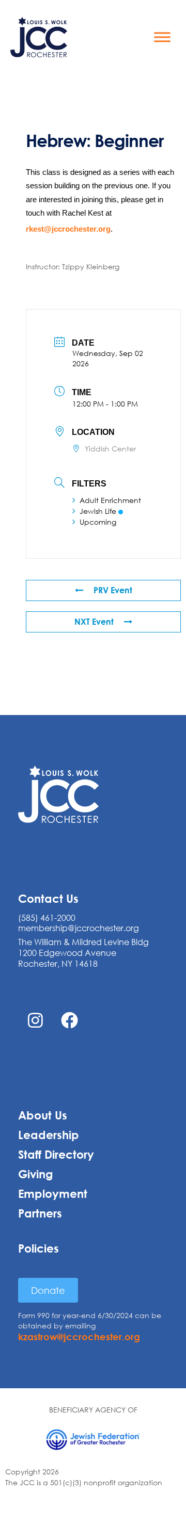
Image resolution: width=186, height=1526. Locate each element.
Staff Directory (56, 1154)
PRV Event (113, 590)
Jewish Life (98, 511)
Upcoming (98, 522)
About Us (42, 1115)
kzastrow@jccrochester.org (79, 1336)
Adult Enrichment (110, 500)
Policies (38, 1248)
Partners (40, 1213)
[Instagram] (35, 1020)
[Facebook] (69, 1020)
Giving (35, 1174)
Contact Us (48, 898)
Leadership (48, 1135)
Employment (52, 1193)
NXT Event (94, 621)
